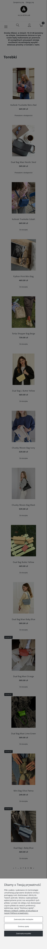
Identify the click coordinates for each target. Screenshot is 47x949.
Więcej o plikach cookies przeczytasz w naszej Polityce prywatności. (21, 911)
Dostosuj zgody (23, 926)
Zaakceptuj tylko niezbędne (23, 919)
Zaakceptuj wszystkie (23, 933)
